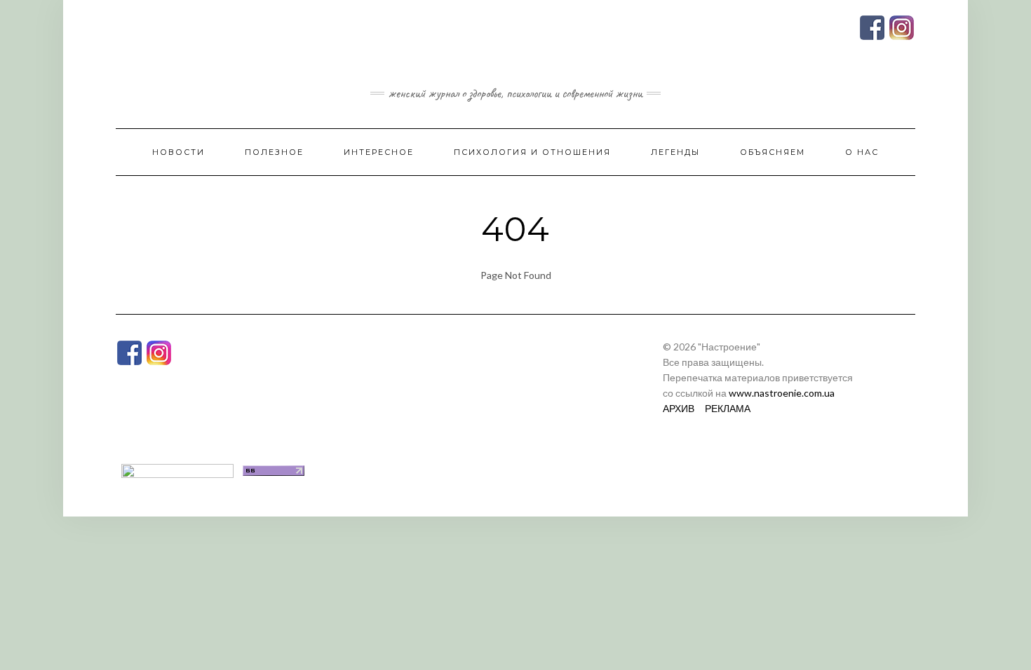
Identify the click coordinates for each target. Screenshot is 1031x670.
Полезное (274, 152)
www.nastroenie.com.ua (782, 393)
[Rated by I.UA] (177, 469)
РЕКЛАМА (727, 408)
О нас (862, 152)
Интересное (379, 152)
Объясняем (772, 152)
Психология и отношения (532, 152)
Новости (178, 152)
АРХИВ (678, 408)
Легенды (675, 152)
